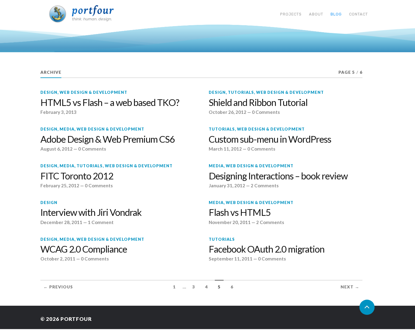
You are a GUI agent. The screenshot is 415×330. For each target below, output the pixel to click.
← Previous (58, 286)
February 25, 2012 (59, 185)
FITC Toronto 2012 (76, 176)
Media (67, 129)
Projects (291, 14)
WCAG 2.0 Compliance (83, 249)
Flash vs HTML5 (240, 212)
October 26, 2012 (227, 112)
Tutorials (241, 92)
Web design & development (93, 92)
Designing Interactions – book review (278, 176)
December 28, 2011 (61, 222)
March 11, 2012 (225, 148)
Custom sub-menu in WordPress (270, 139)
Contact (358, 14)
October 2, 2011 (57, 258)
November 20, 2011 (230, 222)
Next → (350, 286)
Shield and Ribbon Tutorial (258, 102)
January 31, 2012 (227, 185)
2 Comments (265, 185)
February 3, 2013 (58, 112)
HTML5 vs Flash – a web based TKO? (109, 102)
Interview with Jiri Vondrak (91, 212)
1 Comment (101, 222)
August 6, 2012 (56, 148)
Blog (336, 14)
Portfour (93, 10)
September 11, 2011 (230, 258)
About (316, 14)
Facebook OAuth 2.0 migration (266, 249)
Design (48, 92)
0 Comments (266, 112)
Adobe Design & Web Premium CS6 (107, 139)
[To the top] (367, 307)
